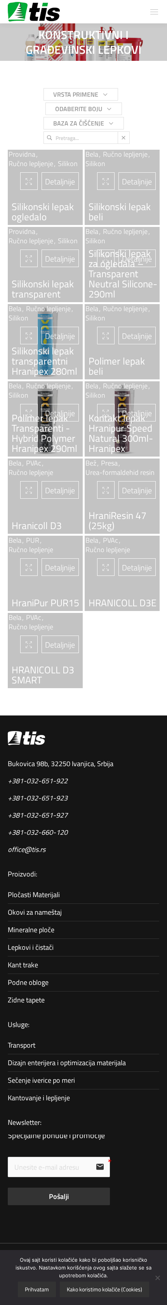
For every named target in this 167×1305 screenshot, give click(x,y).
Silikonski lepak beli (120, 211)
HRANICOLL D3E (123, 602)
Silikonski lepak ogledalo (43, 211)
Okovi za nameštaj (35, 912)
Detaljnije (60, 336)
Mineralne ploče (31, 929)
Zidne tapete (26, 1000)
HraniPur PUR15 (45, 602)
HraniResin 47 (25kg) (117, 520)
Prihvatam (37, 1289)
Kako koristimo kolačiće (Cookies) (104, 1289)
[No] (157, 1278)
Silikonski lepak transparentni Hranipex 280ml (44, 361)
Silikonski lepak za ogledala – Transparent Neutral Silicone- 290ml (123, 273)
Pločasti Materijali (34, 894)
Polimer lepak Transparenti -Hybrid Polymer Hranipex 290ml (44, 433)
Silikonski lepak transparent (43, 288)
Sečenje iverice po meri (41, 1080)
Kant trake (23, 965)
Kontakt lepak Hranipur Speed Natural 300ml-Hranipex (121, 433)
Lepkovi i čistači (31, 947)
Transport (21, 1045)
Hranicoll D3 (37, 525)
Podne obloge (28, 982)
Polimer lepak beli (117, 366)
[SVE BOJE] (78, 111)
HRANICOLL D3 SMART (43, 674)
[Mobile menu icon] (154, 12)
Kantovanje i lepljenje (39, 1098)
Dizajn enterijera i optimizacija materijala (67, 1062)
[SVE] (75, 97)
